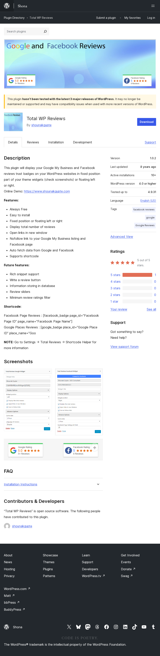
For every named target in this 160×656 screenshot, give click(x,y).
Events (126, 562)
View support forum (124, 347)
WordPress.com (17, 589)
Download (147, 121)
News (8, 562)
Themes (48, 562)
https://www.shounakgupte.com (47, 191)
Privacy (9, 576)
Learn (86, 555)
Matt (9, 596)
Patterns (49, 576)
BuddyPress (14, 609)
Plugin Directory (14, 17)
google (150, 217)
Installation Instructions (20, 484)
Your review (118, 309)
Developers (90, 569)
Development (82, 142)
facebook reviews (144, 209)
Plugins (48, 569)
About (8, 555)
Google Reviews (145, 225)
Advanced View (121, 237)
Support (150, 142)
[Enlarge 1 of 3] (47, 374)
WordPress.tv (93, 576)
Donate (128, 569)
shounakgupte (41, 125)
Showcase (50, 555)
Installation (56, 142)
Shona (17, 627)
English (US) (148, 200)
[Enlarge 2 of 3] (98, 374)
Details (13, 142)
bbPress (12, 602)
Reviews (33, 142)
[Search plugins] (45, 31)
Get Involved (130, 555)
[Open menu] (154, 6)
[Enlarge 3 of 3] (98, 444)
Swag (127, 576)
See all (151, 309)
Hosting (9, 569)
